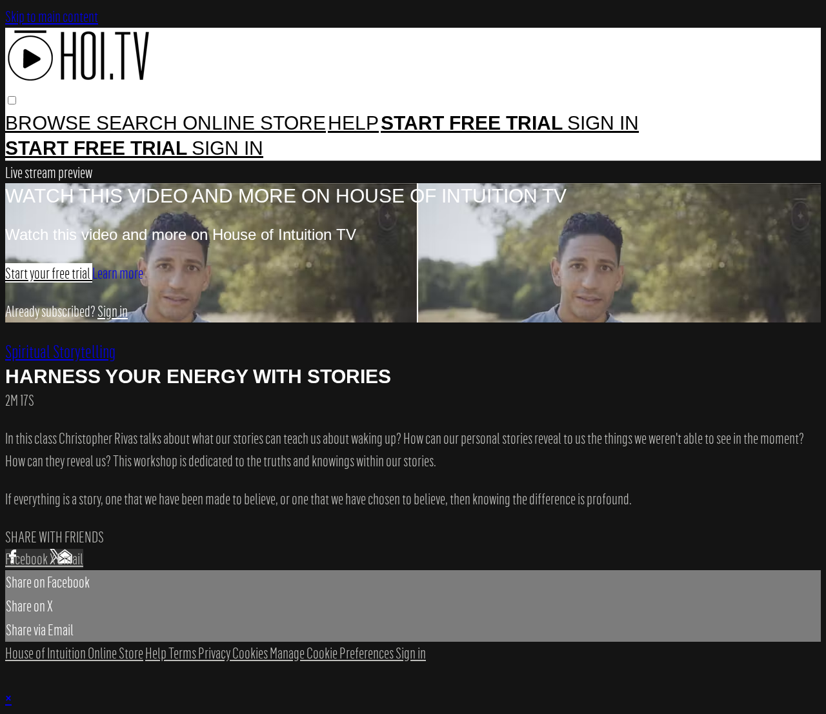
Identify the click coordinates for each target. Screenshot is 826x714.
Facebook (27, 558)
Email (70, 558)
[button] (12, 100)
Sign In (227, 148)
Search (139, 123)
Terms (183, 652)
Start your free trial (48, 273)
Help (353, 123)
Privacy (215, 652)
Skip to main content (51, 16)
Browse (50, 123)
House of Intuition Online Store (74, 652)
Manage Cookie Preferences (333, 652)
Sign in (603, 123)
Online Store (254, 123)
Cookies (251, 652)
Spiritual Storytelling (60, 350)
